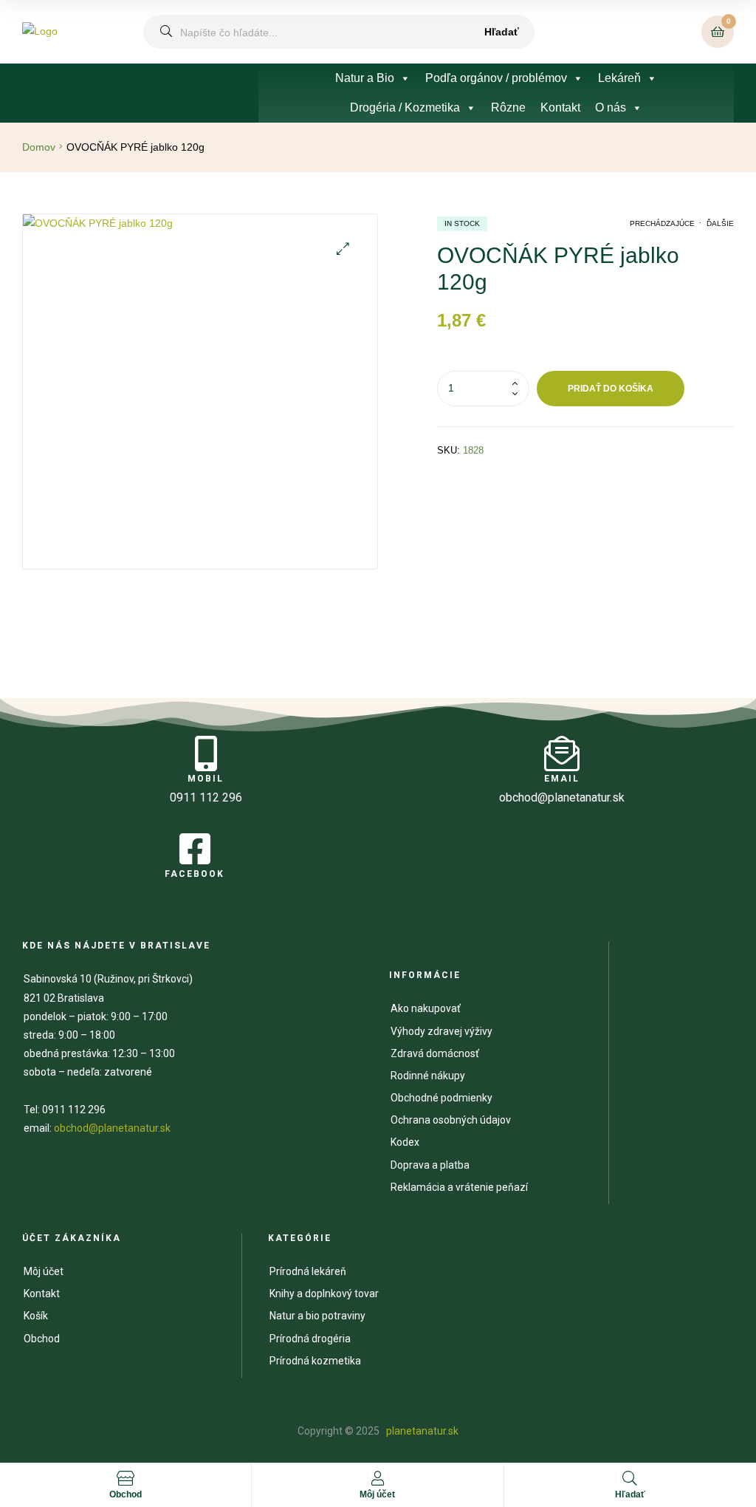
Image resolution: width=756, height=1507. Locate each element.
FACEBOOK (194, 874)
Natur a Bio (364, 78)
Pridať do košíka (610, 388)
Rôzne (508, 107)
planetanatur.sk (421, 1431)
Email (562, 778)
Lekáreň (619, 78)
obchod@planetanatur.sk (112, 1128)
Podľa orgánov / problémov (496, 78)
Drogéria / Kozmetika (405, 107)
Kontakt (560, 107)
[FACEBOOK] (195, 849)
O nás (610, 107)
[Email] (562, 753)
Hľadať (501, 32)
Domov (38, 147)
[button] (343, 248)
